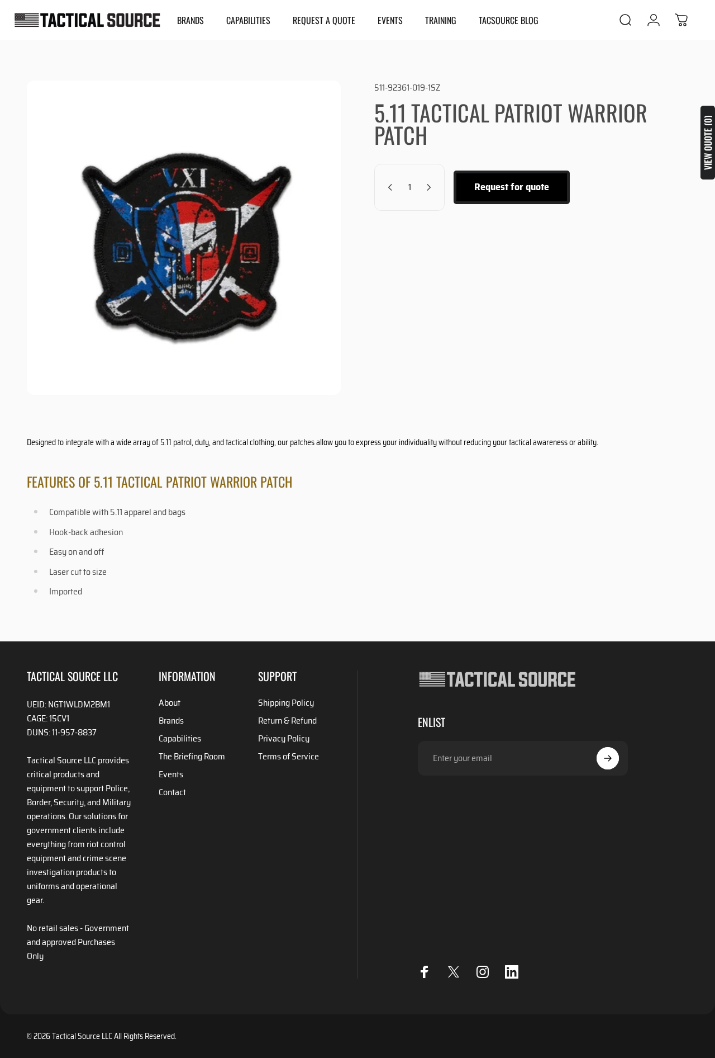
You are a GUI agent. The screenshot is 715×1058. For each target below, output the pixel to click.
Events (171, 774)
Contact (172, 792)
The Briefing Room (192, 756)
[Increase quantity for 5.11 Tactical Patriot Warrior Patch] (431, 187)
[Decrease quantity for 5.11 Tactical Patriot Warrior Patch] (388, 187)
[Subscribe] (608, 758)
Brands (171, 720)
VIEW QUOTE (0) (707, 142)
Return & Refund (287, 720)
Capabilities (180, 738)
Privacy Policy (283, 738)
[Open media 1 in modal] (184, 238)
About (169, 703)
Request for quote (511, 187)
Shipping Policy (286, 703)
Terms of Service (288, 756)
